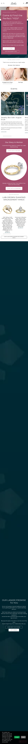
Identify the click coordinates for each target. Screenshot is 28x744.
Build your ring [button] (9, 48)
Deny (23, 737)
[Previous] (2, 209)
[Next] (13, 209)
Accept (16, 737)
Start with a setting (14, 150)
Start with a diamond (14, 188)
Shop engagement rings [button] (11, 51)
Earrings (20, 82)
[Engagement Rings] (7, 74)
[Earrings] (20, 74)
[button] (13, 627)
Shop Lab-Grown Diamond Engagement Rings (14, 237)
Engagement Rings (7, 82)
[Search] (4, 3)
